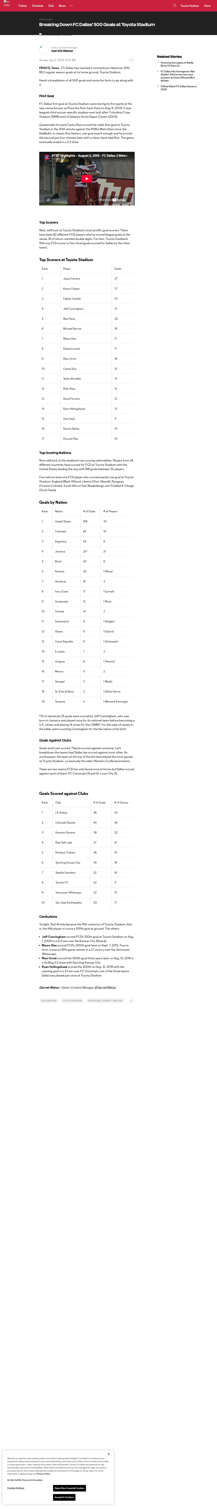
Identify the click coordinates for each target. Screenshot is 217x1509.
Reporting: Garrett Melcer (105, 1001)
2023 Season (48, 1001)
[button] (71, 5)
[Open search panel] (175, 6)
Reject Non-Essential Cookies (69, 1488)
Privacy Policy (43, 1474)
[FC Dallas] (9, 5)
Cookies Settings (15, 1488)
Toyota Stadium (72, 1001)
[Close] (108, 1454)
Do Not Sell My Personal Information (25, 1480)
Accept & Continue (64, 1497)
